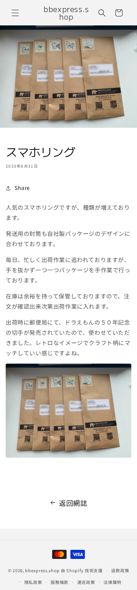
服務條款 (59, 582)
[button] (15, 13)
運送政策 (86, 582)
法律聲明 (112, 582)
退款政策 (120, 570)
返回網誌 (73, 503)
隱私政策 (33, 582)
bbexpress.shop (42, 570)
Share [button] (22, 187)
